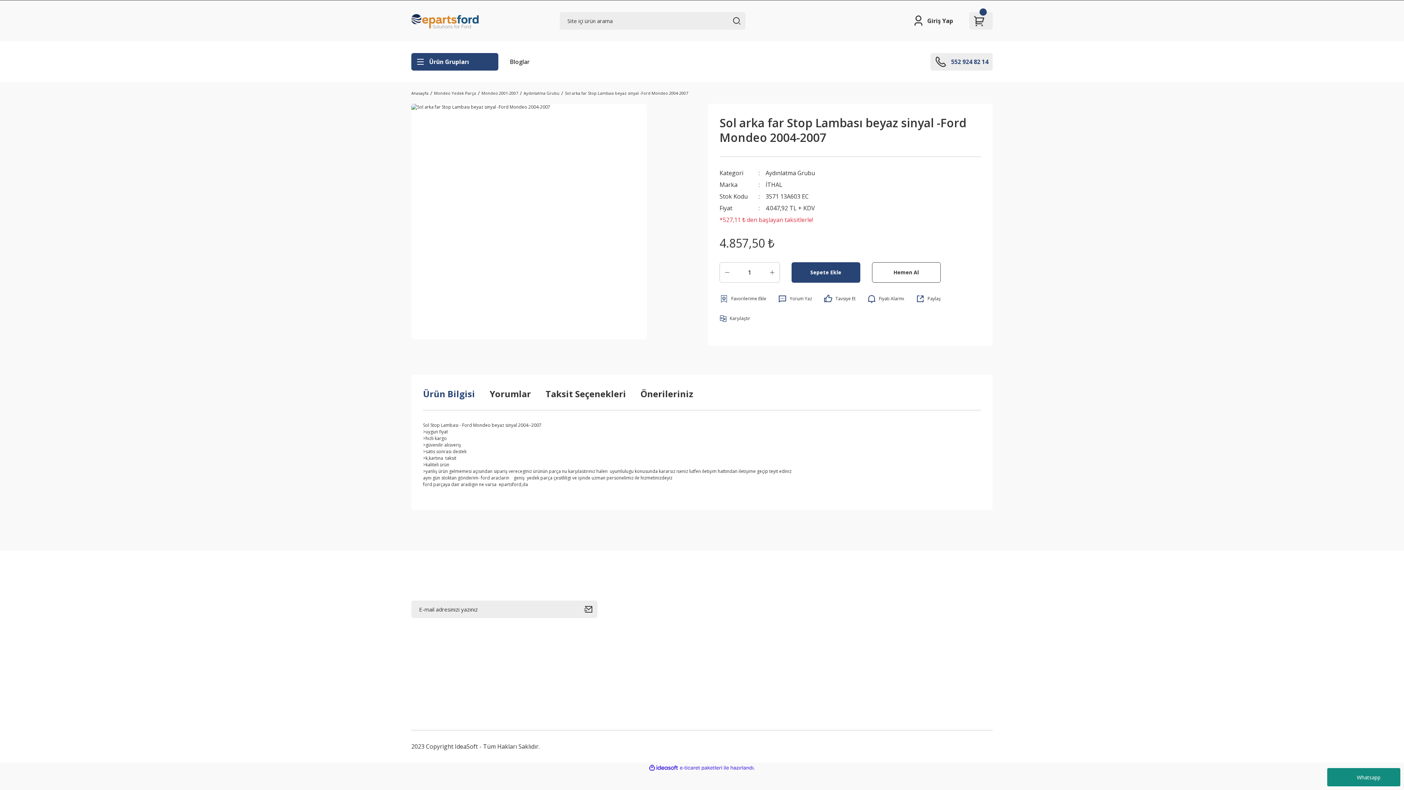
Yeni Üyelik (723, 608)
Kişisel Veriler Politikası (937, 661)
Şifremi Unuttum (731, 643)
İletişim (816, 608)
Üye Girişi (721, 625)
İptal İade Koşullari (931, 643)
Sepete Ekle (825, 272)
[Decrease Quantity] (727, 272)
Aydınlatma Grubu (790, 173)
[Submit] (590, 609)
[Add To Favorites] (743, 298)
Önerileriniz (667, 394)
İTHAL (774, 185)
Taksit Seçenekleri (586, 394)
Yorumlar (510, 394)
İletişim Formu (826, 625)
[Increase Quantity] (772, 272)
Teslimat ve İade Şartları (839, 696)
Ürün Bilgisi (449, 394)
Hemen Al (906, 272)
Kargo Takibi (824, 678)
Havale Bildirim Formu (837, 643)
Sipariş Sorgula (827, 661)
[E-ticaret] (701, 768)
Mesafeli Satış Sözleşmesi (940, 608)
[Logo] (445, 21)
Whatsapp (1369, 777)
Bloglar (520, 62)
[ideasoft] (663, 767)
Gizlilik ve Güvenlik (931, 625)
